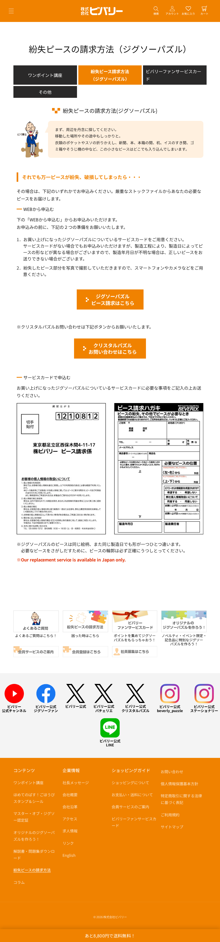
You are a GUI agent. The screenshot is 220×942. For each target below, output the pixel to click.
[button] (11, 11)
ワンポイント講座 (45, 75)
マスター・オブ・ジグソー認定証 (34, 817)
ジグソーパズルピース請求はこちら (112, 299)
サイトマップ (172, 826)
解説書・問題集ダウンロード (34, 854)
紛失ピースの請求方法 (32, 870)
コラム (19, 882)
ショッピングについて (130, 782)
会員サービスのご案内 (130, 806)
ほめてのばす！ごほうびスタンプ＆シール (34, 798)
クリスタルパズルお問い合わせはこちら (113, 348)
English (69, 855)
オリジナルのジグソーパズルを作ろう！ (34, 836)
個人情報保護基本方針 (179, 783)
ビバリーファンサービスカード (173, 75)
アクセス (70, 818)
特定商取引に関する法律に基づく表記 (181, 799)
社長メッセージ (76, 782)
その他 (45, 92)
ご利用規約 (170, 814)
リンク (68, 843)
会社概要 (70, 794)
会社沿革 (70, 806)
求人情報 (70, 830)
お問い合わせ (172, 771)
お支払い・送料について (132, 794)
